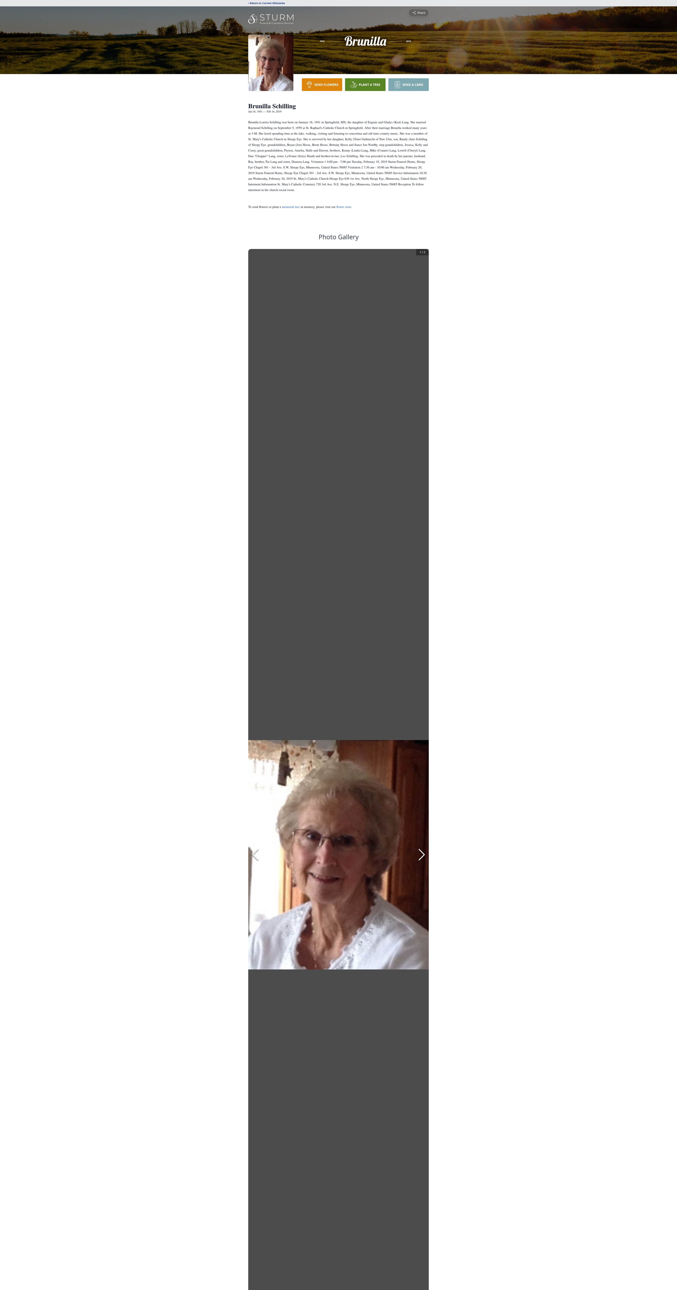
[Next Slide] (422, 854)
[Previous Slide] (255, 854)
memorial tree (291, 207)
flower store (343, 207)
